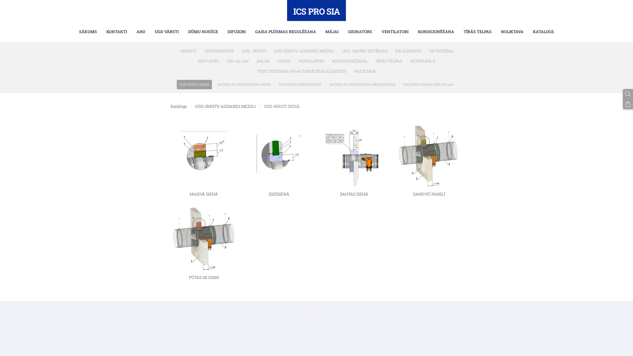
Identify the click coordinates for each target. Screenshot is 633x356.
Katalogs (179, 106)
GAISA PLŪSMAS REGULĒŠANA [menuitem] (285, 31)
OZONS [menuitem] (284, 61)
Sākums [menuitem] (88, 31)
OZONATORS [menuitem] (360, 31)
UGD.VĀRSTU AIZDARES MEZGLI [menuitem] (304, 50)
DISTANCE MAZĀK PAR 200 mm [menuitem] (428, 84)
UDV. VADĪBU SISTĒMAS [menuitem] (364, 50)
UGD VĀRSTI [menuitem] (167, 31)
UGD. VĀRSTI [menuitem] (254, 50)
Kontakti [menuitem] (116, 31)
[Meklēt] (628, 94)
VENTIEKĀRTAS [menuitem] (219, 50)
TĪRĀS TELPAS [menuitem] (478, 31)
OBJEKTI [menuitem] (188, 50)
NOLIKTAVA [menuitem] (512, 31)
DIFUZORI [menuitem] (236, 31)
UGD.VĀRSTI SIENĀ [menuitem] (194, 84)
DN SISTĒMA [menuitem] (441, 50)
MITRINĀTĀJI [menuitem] (422, 61)
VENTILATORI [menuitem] (395, 31)
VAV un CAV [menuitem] (238, 61)
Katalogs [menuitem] (543, 31)
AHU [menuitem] (140, 31)
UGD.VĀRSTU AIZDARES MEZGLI (225, 106)
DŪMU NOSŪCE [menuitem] (203, 31)
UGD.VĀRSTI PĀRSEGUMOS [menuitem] (300, 84)
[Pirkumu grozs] (628, 104)
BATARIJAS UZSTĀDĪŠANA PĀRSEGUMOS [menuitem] (362, 84)
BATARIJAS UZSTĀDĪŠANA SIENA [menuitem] (244, 84)
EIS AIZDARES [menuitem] (408, 50)
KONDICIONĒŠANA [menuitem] (436, 31)
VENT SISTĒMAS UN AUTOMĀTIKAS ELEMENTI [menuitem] (301, 71)
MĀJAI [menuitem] (332, 31)
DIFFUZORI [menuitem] (208, 61)
